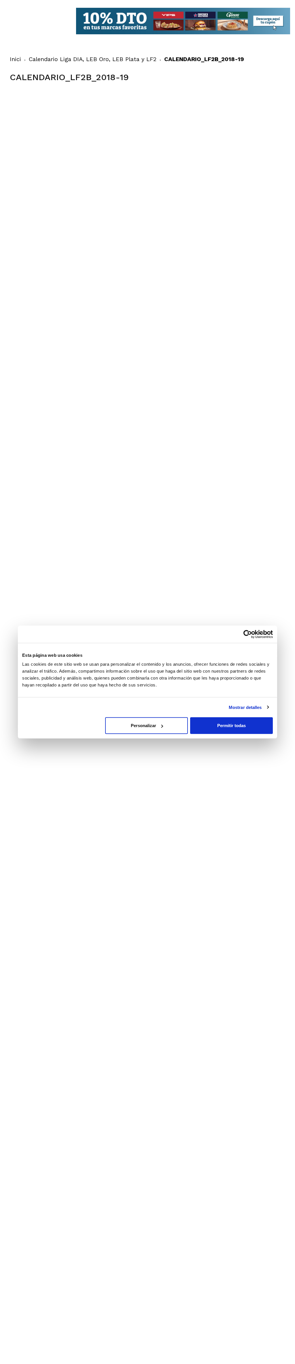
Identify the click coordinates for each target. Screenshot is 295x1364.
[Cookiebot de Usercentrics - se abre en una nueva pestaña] (247, 634)
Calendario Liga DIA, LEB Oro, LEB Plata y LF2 (92, 59)
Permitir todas (231, 725)
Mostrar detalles (245, 707)
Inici (15, 59)
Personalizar (143, 725)
